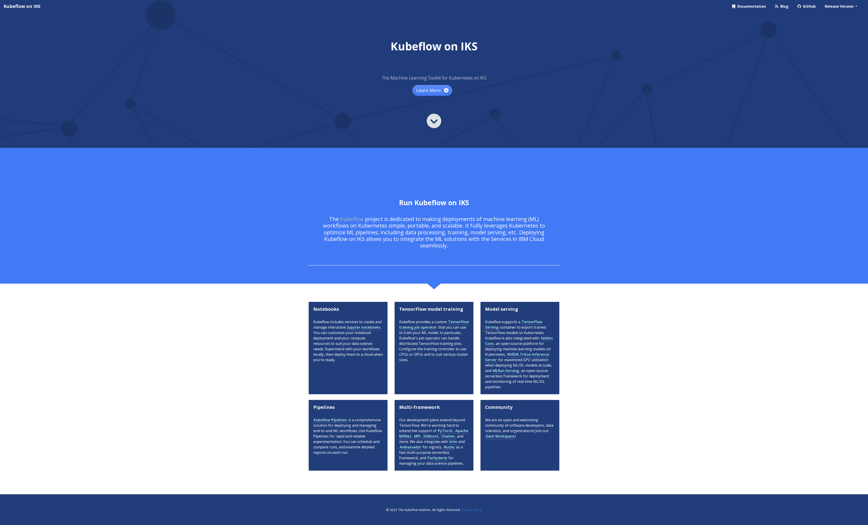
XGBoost (431, 436)
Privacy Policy (472, 510)
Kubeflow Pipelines (330, 419)
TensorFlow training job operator (434, 324)
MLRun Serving (506, 370)
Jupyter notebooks (363, 327)
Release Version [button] (839, 6)
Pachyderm (437, 457)
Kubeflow (352, 219)
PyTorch (445, 430)
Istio (453, 441)
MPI (417, 436)
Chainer (448, 436)
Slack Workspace (500, 436)
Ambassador (410, 447)
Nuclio (449, 447)
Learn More (429, 90)
